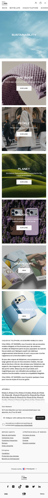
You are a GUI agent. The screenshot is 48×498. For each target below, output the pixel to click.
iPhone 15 (13, 397)
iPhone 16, (16, 395)
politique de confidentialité (24, 425)
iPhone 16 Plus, (35, 395)
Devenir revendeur (29, 443)
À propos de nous (29, 435)
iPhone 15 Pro (21, 397)
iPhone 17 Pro (13, 393)
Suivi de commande (9, 435)
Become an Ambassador (10, 459)
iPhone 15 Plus (31, 397)
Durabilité (26, 438)
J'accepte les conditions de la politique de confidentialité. (19, 424)
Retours (4, 443)
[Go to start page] (4, 3)
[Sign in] (36, 3)
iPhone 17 (5, 393)
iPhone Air (35, 393)
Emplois (25, 440)
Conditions (5, 453)
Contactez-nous (7, 438)
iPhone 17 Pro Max (25, 393)
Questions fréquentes (9, 440)
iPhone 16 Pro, (25, 395)
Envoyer (40, 417)
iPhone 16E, (8, 395)
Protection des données (10, 456)
